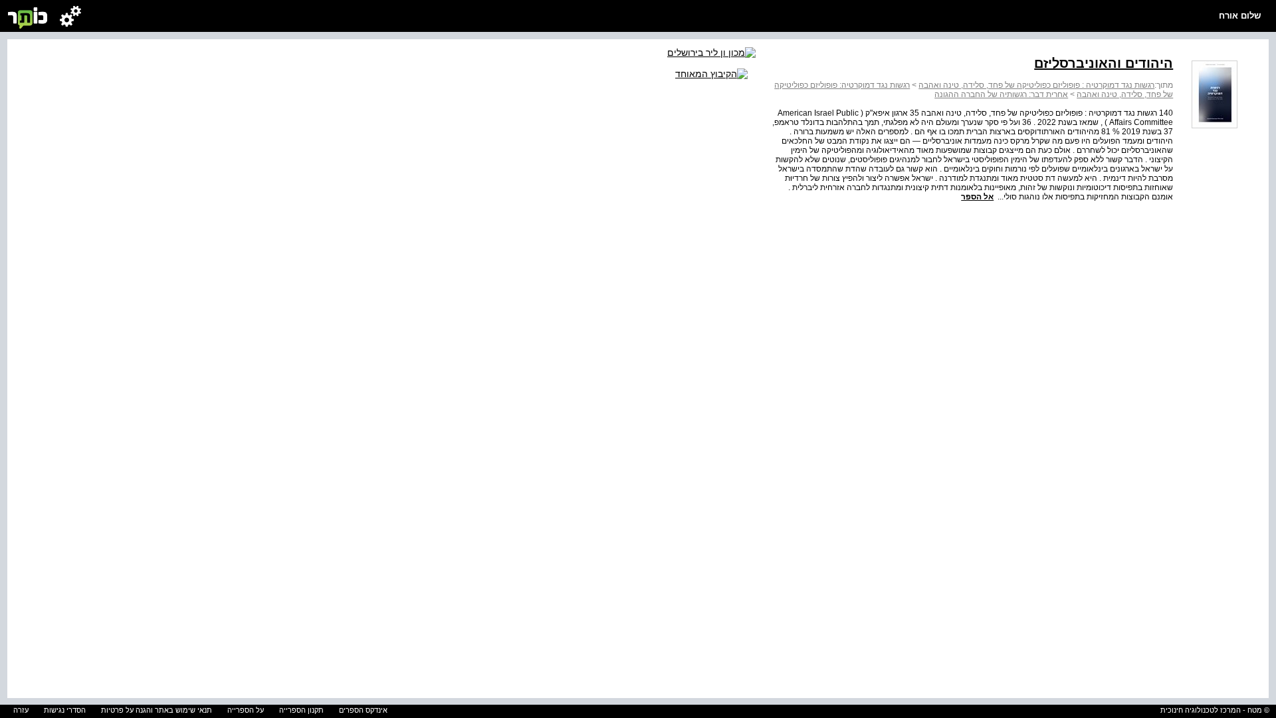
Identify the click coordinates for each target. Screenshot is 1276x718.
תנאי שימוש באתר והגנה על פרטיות (156, 710)
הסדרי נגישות (65, 710)
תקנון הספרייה (301, 710)
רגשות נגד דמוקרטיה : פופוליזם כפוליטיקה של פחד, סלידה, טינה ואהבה (1036, 85)
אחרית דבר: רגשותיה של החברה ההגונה (1001, 94)
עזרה (21, 710)
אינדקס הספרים (363, 710)
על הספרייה (245, 710)
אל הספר (977, 196)
